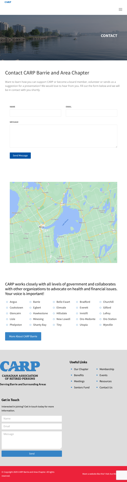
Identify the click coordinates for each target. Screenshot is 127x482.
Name (12, 107)
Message (14, 122)
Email (69, 107)
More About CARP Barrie (23, 336)
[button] (120, 9)
